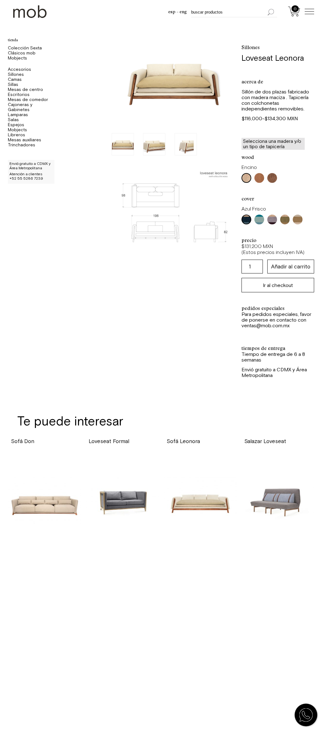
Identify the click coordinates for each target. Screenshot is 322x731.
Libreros (16, 134)
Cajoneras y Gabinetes (20, 107)
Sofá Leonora (183, 441)
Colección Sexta (25, 47)
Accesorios (19, 69)
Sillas (13, 84)
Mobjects (17, 57)
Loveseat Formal (109, 441)
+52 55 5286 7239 (26, 178)
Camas (15, 79)
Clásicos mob (22, 52)
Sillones (16, 74)
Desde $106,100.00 (35, 458)
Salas (13, 119)
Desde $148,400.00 (192, 458)
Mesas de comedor (28, 99)
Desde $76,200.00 (112, 458)
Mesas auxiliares (24, 139)
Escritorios (19, 94)
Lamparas (18, 114)
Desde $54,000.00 (268, 458)
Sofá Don (22, 441)
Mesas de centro (25, 89)
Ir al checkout (278, 285)
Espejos (16, 124)
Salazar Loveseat (265, 441)
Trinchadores (21, 144)
